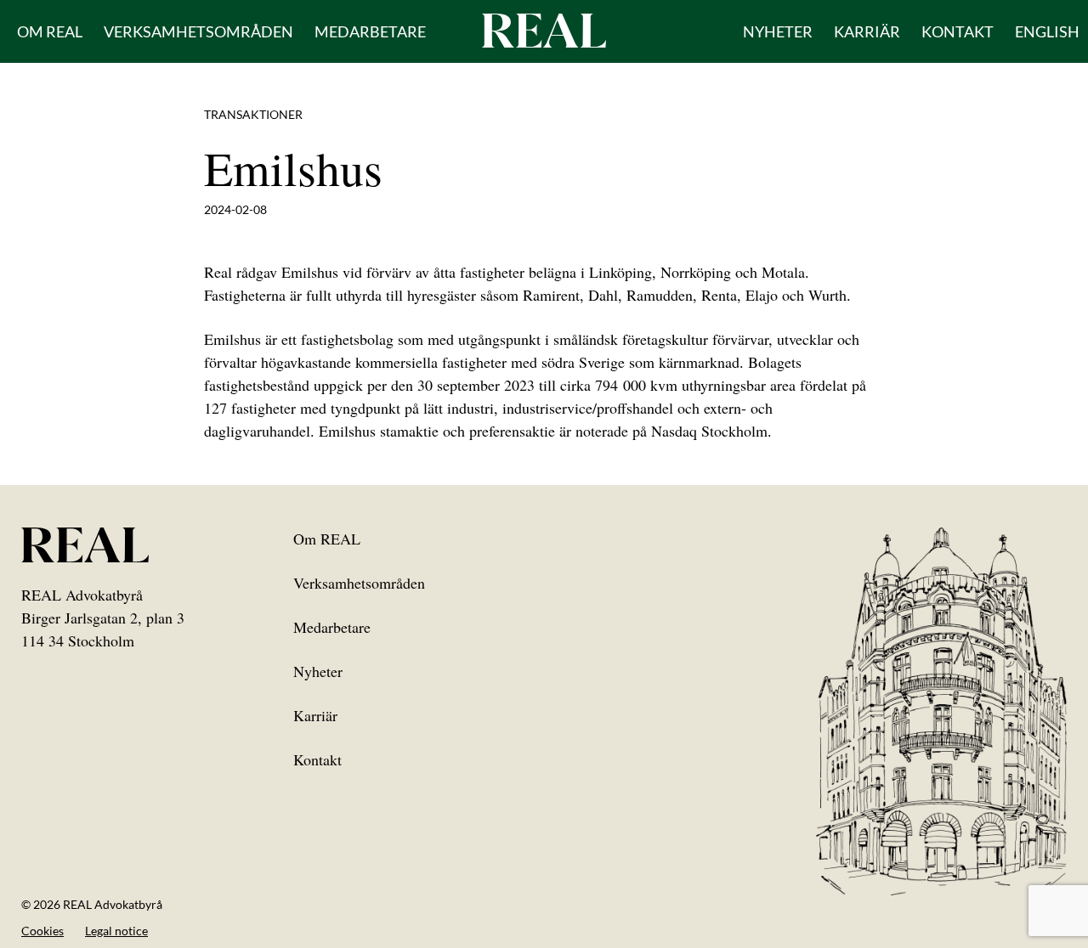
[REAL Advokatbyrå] (544, 30)
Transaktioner (253, 114)
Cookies (42, 930)
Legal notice (116, 930)
